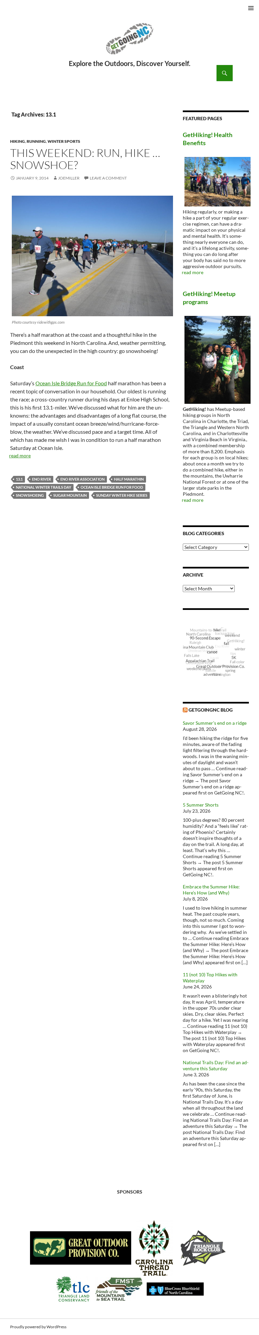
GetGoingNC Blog (211, 710)
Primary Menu (251, 8)
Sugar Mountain (70, 495)
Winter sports (64, 141)
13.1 (19, 479)
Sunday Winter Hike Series (121, 495)
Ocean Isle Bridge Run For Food (112, 487)
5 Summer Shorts (201, 805)
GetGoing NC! (129, 43)
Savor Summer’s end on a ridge (215, 723)
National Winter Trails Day (43, 487)
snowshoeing (30, 495)
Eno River (41, 479)
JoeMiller (69, 178)
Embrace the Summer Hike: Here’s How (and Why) (211, 890)
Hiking (17, 141)
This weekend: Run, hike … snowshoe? (85, 159)
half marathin (129, 479)
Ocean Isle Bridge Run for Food (71, 383)
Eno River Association (82, 479)
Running (36, 141)
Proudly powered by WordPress (38, 1326)
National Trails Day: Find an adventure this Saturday (216, 1065)
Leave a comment (108, 178)
